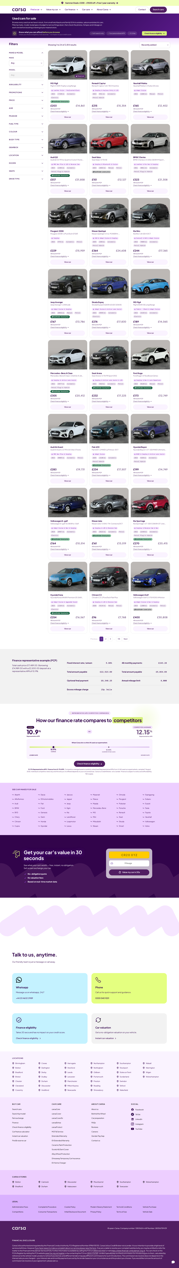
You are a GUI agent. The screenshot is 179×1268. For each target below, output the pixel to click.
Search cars (158, 9)
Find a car (35, 9)
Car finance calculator (20, 1132)
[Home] (19, 9)
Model (12, 70)
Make (11, 58)
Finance (15, 1123)
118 (119, 639)
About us (94, 1109)
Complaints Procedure (47, 1207)
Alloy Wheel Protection (61, 1154)
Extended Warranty (59, 1136)
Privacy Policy (95, 1212)
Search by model (19, 1114)
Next (125, 639)
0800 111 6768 (92, 1253)
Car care (86, 9)
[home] (19, 1228)
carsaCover (56, 1114)
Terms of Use (122, 1212)
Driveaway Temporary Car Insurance (66, 1158)
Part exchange (18, 1118)
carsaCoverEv (57, 1118)
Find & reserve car (19, 1140)
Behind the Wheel (98, 1114)
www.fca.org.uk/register (55, 1253)
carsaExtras (56, 1123)
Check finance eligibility (154, 33)
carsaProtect (57, 1127)
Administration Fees (20, 1207)
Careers (94, 1132)
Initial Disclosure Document (75, 1212)
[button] (36, 10)
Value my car (52, 9)
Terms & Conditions (124, 1207)
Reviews (94, 1127)
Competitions (17, 1212)
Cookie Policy (69, 1207)
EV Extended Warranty (60, 1140)
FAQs (93, 1123)
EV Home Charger (59, 1163)
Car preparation (97, 1118)
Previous (93, 639)
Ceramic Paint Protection (62, 1145)
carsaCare (56, 1109)
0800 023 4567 (99, 1251)
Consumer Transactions (47, 1212)
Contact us (95, 1140)
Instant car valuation (20, 1136)
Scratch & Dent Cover (60, 1149)
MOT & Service (57, 1132)
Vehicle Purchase (149, 1207)
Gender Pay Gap (97, 1136)
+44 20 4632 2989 (24, 998)
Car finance (70, 9)
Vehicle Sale (147, 1212)
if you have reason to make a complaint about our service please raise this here (65, 1248)
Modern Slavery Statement (101, 1207)
